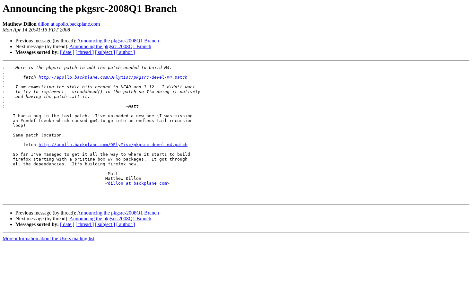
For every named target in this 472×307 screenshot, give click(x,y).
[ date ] (67, 52)
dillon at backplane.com (137, 183)
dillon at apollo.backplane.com (69, 24)
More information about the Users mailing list (48, 238)
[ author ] (125, 52)
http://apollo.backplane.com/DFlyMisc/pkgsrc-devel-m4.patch (113, 77)
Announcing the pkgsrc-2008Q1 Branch (118, 40)
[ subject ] (105, 52)
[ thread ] (84, 52)
